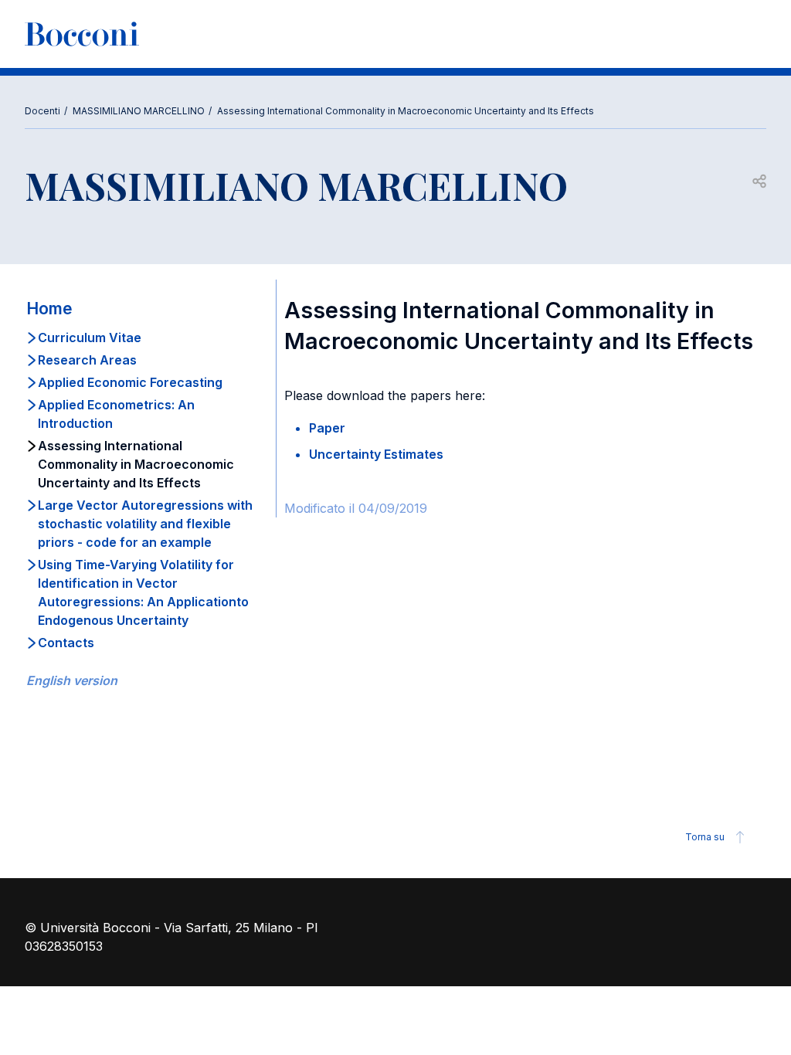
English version (71, 680)
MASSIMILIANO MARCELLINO (139, 111)
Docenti (42, 111)
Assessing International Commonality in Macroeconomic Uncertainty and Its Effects (405, 111)
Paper (327, 428)
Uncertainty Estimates (376, 454)
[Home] (82, 34)
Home (49, 308)
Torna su (705, 837)
